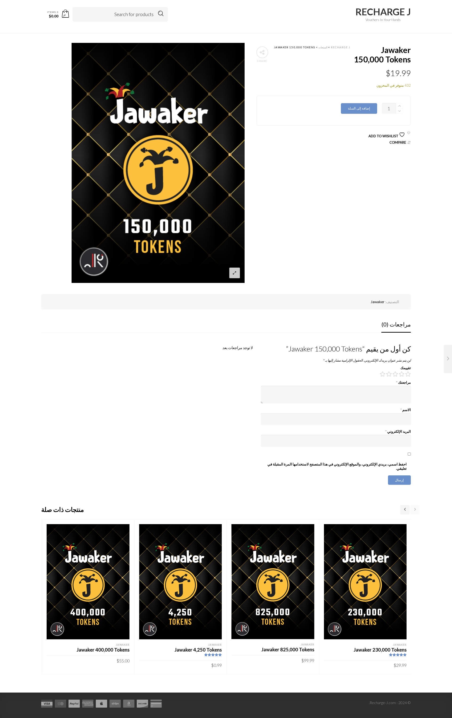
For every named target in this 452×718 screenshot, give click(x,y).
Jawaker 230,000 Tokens (380, 650)
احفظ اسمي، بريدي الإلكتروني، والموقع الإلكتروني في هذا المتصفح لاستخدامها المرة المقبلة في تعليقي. (337, 466)
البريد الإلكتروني (398, 431)
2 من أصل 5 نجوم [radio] (401, 374)
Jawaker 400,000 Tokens (103, 650)
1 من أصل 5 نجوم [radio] (408, 374)
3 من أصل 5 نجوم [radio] (395, 374)
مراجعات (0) (396, 324)
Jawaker (377, 301)
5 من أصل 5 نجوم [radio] (382, 374)
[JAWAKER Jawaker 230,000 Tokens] (448, 359)
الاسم (405, 410)
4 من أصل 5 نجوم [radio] (389, 374)
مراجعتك (403, 382)
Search (160, 13)
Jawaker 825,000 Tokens (287, 649)
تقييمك (405, 368)
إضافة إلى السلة (359, 108)
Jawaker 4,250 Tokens (198, 650)
